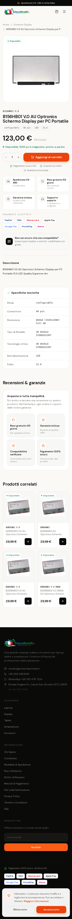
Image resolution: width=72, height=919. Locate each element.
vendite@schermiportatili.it (24, 668)
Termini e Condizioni (15, 802)
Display (8, 714)
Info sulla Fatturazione (17, 789)
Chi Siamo (10, 752)
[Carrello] (56, 11)
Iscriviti (36, 847)
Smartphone (11, 726)
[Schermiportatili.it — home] (16, 11)
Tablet (7, 720)
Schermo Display (23, 24)
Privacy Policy (12, 796)
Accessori (9, 733)
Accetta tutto (51, 909)
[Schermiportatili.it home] (19, 643)
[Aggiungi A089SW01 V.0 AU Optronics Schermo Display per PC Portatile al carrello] (28, 541)
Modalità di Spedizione (17, 764)
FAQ (6, 808)
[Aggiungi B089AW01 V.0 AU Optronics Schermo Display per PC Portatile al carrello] (28, 601)
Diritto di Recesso (14, 777)
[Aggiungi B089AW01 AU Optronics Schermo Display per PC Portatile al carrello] (62, 541)
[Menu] (64, 11)
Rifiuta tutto (20, 909)
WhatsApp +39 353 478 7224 (25, 679)
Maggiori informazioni (36, 901)
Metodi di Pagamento (16, 783)
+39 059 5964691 (18, 673)
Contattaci (10, 758)
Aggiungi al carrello (48, 157)
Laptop (8, 707)
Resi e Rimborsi (12, 771)
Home (6, 24)
